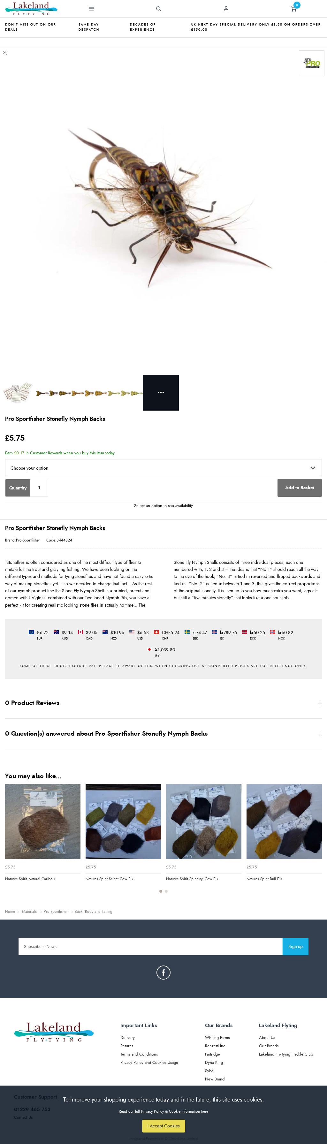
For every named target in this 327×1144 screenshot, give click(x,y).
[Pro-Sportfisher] (311, 63)
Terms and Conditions (139, 1054)
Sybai (209, 1071)
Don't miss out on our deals (30, 27)
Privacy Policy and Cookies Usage (149, 1063)
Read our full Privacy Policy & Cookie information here (163, 1111)
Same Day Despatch (89, 27)
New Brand (214, 1079)
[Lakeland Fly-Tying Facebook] (163, 973)
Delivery (127, 1038)
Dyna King (214, 1063)
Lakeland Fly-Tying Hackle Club (286, 1054)
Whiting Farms (217, 1038)
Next (316, 842)
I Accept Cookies (164, 1126)
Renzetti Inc (215, 1046)
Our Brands (268, 1046)
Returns (126, 1046)
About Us (267, 1038)
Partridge (212, 1054)
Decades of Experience (143, 27)
